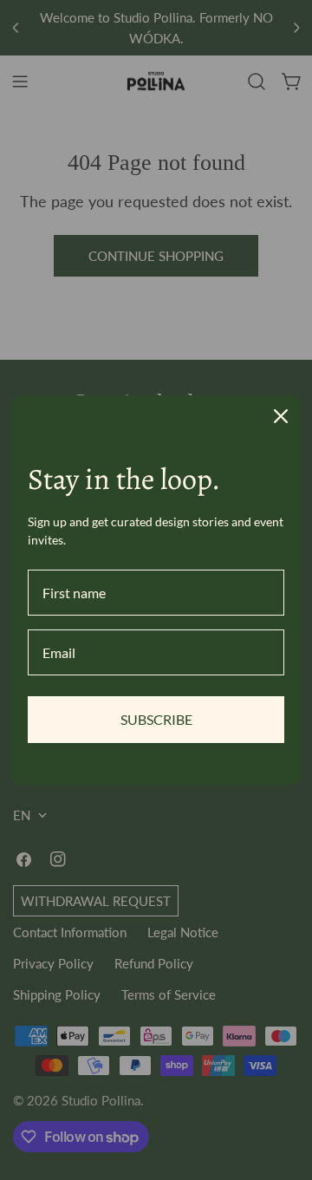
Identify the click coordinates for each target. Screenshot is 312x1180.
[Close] (281, 416)
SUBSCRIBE (156, 719)
